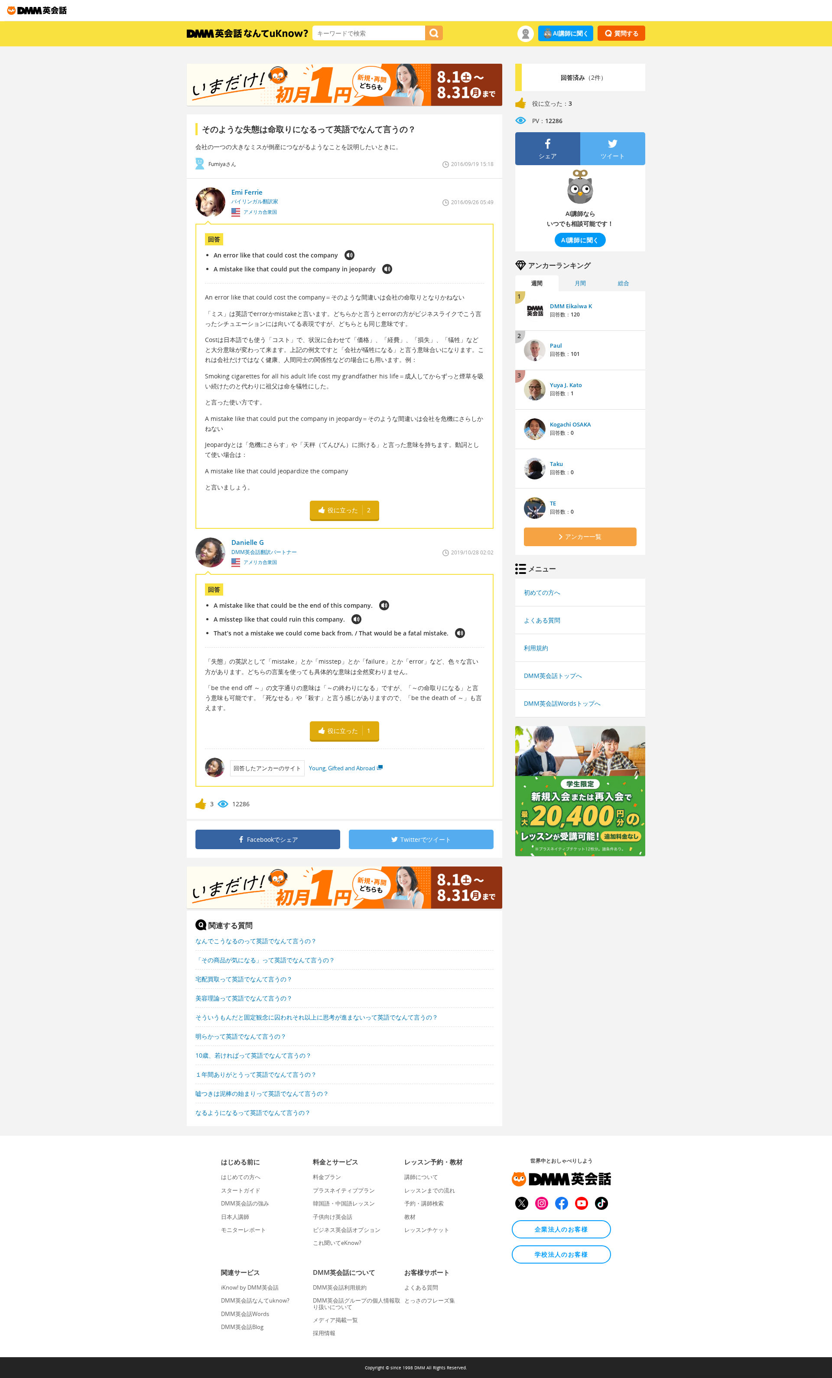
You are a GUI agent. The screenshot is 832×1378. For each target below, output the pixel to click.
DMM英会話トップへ (553, 675)
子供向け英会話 (332, 1217)
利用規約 (536, 648)
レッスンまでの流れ (429, 1190)
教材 (410, 1217)
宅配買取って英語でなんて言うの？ (243, 979)
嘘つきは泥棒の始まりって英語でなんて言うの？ (262, 1093)
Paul (556, 345)
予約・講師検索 (424, 1203)
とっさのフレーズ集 (429, 1300)
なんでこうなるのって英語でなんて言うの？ (256, 941)
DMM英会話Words (245, 1314)
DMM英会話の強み (245, 1203)
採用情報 (324, 1333)
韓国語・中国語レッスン (344, 1203)
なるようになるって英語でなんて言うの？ (253, 1112)
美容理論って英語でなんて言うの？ (243, 998)
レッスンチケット (426, 1230)
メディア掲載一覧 (335, 1320)
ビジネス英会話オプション (346, 1230)
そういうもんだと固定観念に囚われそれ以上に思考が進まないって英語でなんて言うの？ (316, 1017)
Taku (556, 464)
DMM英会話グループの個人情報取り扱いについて (356, 1303)
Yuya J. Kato (566, 385)
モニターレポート (243, 1230)
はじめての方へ (240, 1177)
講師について (421, 1177)
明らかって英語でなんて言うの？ (240, 1036)
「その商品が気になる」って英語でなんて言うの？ (265, 960)
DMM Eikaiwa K (571, 306)
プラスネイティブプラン (344, 1190)
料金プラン (327, 1177)
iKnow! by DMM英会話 (250, 1287)
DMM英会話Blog (242, 1327)
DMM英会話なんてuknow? (255, 1300)
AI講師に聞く (571, 33)
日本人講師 (235, 1217)
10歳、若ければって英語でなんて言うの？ (253, 1055)
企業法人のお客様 (561, 1229)
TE (553, 503)
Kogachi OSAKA (570, 424)
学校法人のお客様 (561, 1254)
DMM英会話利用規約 (340, 1287)
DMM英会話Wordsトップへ (562, 703)
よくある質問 (542, 620)
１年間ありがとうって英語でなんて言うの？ (256, 1074)
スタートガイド (240, 1190)
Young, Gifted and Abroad (342, 768)
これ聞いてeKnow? (337, 1243)
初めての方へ (542, 592)
